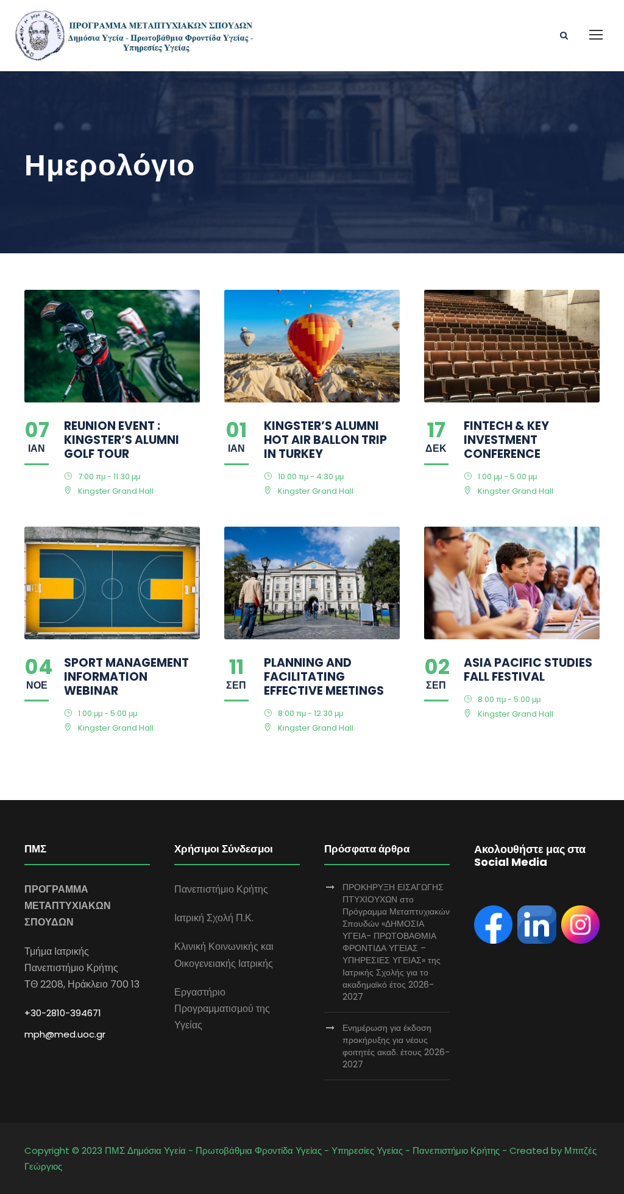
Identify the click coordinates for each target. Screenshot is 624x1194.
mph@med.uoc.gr (64, 1034)
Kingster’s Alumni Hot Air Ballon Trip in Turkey (325, 440)
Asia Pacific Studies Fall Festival (528, 670)
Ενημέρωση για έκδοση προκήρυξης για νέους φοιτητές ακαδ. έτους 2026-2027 (396, 1046)
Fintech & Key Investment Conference (506, 440)
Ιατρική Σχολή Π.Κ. (214, 918)
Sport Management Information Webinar (126, 677)
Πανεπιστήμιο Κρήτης (221, 889)
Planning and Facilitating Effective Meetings (324, 677)
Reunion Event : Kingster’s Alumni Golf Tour (121, 440)
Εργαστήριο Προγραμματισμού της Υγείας (222, 1008)
